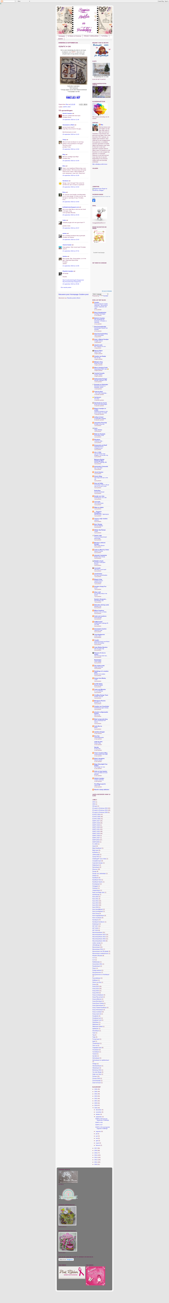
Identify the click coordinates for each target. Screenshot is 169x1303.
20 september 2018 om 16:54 (71, 187)
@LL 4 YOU (97, 452)
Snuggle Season (98, 340)
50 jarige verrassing (99, 424)
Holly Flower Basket (99, 545)
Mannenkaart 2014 (97, 949)
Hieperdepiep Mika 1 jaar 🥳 (101, 369)
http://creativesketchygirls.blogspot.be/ (73, 280)
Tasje (93, 1037)
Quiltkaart (95, 980)
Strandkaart (95, 1030)
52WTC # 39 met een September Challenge (102, 1119)
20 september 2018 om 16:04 (71, 160)
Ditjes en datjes (99, 507)
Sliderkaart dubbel (97, 1026)
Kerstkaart (95, 919)
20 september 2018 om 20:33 (71, 215)
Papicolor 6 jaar (98, 630)
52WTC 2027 (96, 837)
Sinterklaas (95, 1022)
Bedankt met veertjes (99, 674)
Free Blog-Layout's (100, 784)
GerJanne (65, 180)
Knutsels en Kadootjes (101, 384)
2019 (93, 802)
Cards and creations (100, 616)
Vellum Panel (97, 352)
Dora (64, 166)
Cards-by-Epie (98, 391)
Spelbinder (95, 1028)
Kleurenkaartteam (97, 932)
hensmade (97, 568)
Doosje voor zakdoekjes (99, 873)
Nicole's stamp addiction (101, 789)
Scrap (94, 984)
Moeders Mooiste (97, 955)
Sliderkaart (95, 1024)
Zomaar (94, 1076)
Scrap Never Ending (98, 1003)
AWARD (60, 39)
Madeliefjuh (97, 660)
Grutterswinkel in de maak (101, 754)
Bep (102, 124)
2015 (96, 1153)
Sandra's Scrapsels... (100, 599)
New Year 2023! (98, 468)
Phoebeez (97, 439)
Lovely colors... (98, 636)
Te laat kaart (95, 1039)
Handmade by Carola (100, 403)
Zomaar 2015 (96, 1078)
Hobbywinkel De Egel (100, 379)
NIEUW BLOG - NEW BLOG (101, 514)
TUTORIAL (104, 36)
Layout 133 (97, 785)
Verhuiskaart (95, 1058)
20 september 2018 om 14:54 (71, 149)
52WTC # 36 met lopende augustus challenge (102, 1127)
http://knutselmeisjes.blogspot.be (72, 281)
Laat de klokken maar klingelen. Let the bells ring (101, 454)
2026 (96, 1089)
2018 (96, 1107)
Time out (94, 1045)
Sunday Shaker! (98, 374)
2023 (96, 1096)
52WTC (73, 52)
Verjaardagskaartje (99, 737)
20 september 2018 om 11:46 (71, 119)
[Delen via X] (83, 104)
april (97, 1140)
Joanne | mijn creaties (100, 518)
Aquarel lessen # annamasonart (98, 581)
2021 (96, 1100)
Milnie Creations (99, 610)
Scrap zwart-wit (96, 1014)
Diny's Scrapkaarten (100, 312)
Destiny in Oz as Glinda (100, 612)
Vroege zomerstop (99, 779)
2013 (96, 1157)
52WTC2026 (95, 842)
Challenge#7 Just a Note (99, 858)
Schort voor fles (96, 982)
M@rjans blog (98, 362)
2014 (96, 1155)
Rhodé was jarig (98, 363)
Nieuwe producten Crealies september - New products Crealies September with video (101, 306)
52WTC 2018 (66, 106)
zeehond (96, 520)
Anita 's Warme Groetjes (101, 339)
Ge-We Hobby (98, 684)
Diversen (94, 869)
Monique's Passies (100, 700)
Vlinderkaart (95, 1068)
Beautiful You (97, 702)
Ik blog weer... (97, 748)
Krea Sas (97, 736)
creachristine (98, 573)
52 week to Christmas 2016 (100, 810)
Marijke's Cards (98, 561)
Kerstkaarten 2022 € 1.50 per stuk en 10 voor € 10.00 (101, 485)
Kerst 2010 (95, 896)
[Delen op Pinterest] (86, 104)
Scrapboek (95, 1016)
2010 (96, 1164)
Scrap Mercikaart (97, 1001)
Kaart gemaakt (98, 617)
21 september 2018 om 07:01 (71, 251)
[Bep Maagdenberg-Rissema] (93, 201)
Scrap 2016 (95, 992)
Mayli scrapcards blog (101, 719)
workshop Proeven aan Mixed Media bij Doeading (101, 642)
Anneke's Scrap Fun (100, 586)
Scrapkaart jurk (96, 1018)
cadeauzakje (95, 854)
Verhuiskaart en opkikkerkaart (100, 1060)
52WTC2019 (95, 839)
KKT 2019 (95, 930)
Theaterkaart (96, 1043)
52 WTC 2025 (96, 816)
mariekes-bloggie (99, 732)
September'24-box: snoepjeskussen (99, 447)
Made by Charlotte (99, 434)
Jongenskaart (96, 890)
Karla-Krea (97, 490)
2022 (96, 1098)
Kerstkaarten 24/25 (99, 435)
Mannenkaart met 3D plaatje (100, 951)
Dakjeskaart (95, 865)
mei (97, 1138)
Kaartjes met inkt (98, 696)
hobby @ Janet (98, 417)
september (99, 1116)
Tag (93, 1035)
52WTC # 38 (98, 1122)
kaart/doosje (95, 894)
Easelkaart (95, 877)
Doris (95, 428)
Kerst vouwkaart (96, 917)
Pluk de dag (97, 357)
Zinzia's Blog (98, 476)
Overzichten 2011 (97, 964)
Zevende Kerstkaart (99, 492)
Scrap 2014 (95, 988)
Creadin (96, 640)
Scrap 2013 (95, 986)
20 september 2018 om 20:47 (71, 228)
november (99, 1112)
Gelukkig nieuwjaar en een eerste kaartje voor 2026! (101, 412)
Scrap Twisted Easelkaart (99, 1007)
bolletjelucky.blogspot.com (71, 207)
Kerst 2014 (95, 905)
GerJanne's (97, 397)
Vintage (94, 1063)
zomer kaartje (97, 661)
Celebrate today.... (99, 441)
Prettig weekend (96, 970)
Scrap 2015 (95, 990)
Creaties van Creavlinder (101, 706)
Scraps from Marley (100, 678)
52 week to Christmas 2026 (100, 812)
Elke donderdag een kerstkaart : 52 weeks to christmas (100, 321)
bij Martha (95, 852)
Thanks (96, 531)
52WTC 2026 (96, 835)
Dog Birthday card (98, 600)
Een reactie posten (66, 287)
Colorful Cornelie (99, 373)
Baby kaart (95, 850)
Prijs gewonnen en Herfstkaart (100, 974)
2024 (93, 804)
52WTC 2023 (96, 833)
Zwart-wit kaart (96, 1082)
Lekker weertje (96, 943)
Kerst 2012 (95, 901)
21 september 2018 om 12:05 (71, 266)
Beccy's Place (98, 350)
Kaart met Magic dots (98, 892)
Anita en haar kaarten (100, 771)
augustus (98, 1131)
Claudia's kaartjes (68, 271)
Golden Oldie (97, 743)
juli (97, 1133)
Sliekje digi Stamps (100, 530)
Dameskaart (95, 867)
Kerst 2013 (95, 903)
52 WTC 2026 (96, 818)
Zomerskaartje (96, 1080)
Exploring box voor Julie (100, 497)
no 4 (93, 959)
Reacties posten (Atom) (73, 298)
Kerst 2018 (95, 907)
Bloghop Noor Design (99, 556)
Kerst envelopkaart (97, 911)
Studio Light (98, 535)
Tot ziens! (96, 398)
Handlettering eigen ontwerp (101, 707)
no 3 (93, 957)
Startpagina (61, 36)
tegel (93, 1041)
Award (94, 846)
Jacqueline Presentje (100, 422)
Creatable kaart (96, 861)
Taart (93, 1032)
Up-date (94, 1056)
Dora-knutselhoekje (100, 326)
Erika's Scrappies (99, 758)
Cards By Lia (98, 726)
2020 (96, 1103)
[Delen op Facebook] (85, 104)
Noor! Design (98, 524)
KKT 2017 (95, 926)
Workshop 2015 (96, 1070)
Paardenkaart (96, 966)
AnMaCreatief (98, 621)
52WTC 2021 (96, 829)
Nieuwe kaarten (98, 760)
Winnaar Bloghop (98, 525)
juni (97, 1136)
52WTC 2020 (96, 827)
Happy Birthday (98, 429)
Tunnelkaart (95, 1051)
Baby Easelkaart (96, 848)
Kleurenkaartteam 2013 (99, 934)
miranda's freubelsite (100, 555)
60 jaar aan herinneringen (100, 404)
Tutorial (94, 1054)
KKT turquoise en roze (100, 346)
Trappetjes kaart (96, 1047)
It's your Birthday (98, 691)
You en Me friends (99, 503)
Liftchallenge (95, 945)
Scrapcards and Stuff (100, 445)
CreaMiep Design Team (101, 695)
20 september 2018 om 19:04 (71, 201)
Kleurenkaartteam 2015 (99, 938)
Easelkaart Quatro (97, 882)
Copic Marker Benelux (100, 647)
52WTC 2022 (96, 831)
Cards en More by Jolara (101, 549)
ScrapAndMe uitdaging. (100, 418)
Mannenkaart (96, 947)
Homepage (74, 294)
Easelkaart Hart (96, 879)
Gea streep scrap (99, 665)
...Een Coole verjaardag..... (101, 393)
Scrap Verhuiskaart (97, 1009)
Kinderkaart (95, 924)
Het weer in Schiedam (107, 291)
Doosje (94, 871)
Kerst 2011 (95, 898)
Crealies (96, 302)
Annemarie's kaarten (100, 629)
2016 (96, 1150)
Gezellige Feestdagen (99, 314)
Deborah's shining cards (101, 605)
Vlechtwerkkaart (96, 1065)
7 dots (95, 679)
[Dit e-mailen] (80, 104)
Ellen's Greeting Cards (101, 367)
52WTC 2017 (96, 820)
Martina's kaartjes (99, 318)
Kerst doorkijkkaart (97, 909)
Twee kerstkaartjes (99, 335)
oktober (98, 1114)
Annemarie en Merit (68, 125)
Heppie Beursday (98, 667)
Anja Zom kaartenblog (101, 333)
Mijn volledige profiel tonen (99, 164)
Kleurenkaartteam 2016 (99, 941)
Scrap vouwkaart (97, 1011)
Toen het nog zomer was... (101, 655)
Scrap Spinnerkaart (97, 1005)
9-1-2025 (95, 844)
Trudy (64, 139)
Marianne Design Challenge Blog (99, 460)
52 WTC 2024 (96, 814)
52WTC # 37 (98, 1124)
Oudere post (83, 294)
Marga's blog (98, 579)
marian (65, 233)
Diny (64, 154)
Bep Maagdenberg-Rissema (98, 196)
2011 (95, 1162)
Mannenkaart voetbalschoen (100, 953)
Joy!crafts (97, 501)
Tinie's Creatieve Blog (100, 753)
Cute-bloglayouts (99, 634)
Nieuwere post (64, 294)
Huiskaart (95, 888)
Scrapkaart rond (96, 1020)
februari (98, 1145)
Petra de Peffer (98, 483)
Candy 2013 (95, 856)
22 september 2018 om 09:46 (71, 284)
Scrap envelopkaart (97, 995)
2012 (96, 1159)
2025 (96, 1091)
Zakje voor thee (96, 1074)
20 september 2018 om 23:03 (71, 239)
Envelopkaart (96, 884)
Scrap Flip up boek (97, 997)
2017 (96, 1148)
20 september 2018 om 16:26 (71, 175)
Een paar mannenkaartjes (100, 575)
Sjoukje (96, 747)
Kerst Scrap (95, 913)
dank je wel (97, 715)
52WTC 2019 (96, 825)
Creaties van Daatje (100, 356)
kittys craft (97, 592)
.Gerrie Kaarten (98, 472)
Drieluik (94, 875)
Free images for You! (99, 767)
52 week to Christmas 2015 (100, 808)
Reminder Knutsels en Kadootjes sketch (100, 386)
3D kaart (94, 806)
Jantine (65, 256)
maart (97, 1143)
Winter (96, 727)
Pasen (94, 968)
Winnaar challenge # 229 (100, 380)
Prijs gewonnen (96, 972)
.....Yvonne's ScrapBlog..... (98, 512)
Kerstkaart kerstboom (98, 922)
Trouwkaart (95, 1049)
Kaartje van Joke (99, 496)
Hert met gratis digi (99, 648)
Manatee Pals (97, 606)
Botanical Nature (98, 685)
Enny (64, 192)
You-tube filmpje (96, 1072)
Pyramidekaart (96, 978)
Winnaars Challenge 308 (100, 462)
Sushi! (96, 588)
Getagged (95, 886)
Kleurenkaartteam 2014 (99, 936)
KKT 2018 (95, 928)
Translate (105, 296)
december (99, 1109)
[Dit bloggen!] (81, 104)
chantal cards (98, 345)
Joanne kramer (67, 245)
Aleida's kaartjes (99, 778)
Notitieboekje (96, 962)
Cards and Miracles (100, 689)
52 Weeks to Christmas (74, 36)
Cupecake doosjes (97, 863)
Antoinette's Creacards (101, 466)
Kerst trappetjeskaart (98, 915)
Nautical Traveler (98, 551)
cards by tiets (98, 741)
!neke (64, 220)
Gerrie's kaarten (67, 113)
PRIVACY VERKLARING (91, 36)
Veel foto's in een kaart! (100, 569)
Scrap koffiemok (96, 999)
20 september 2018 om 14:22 (71, 134)
